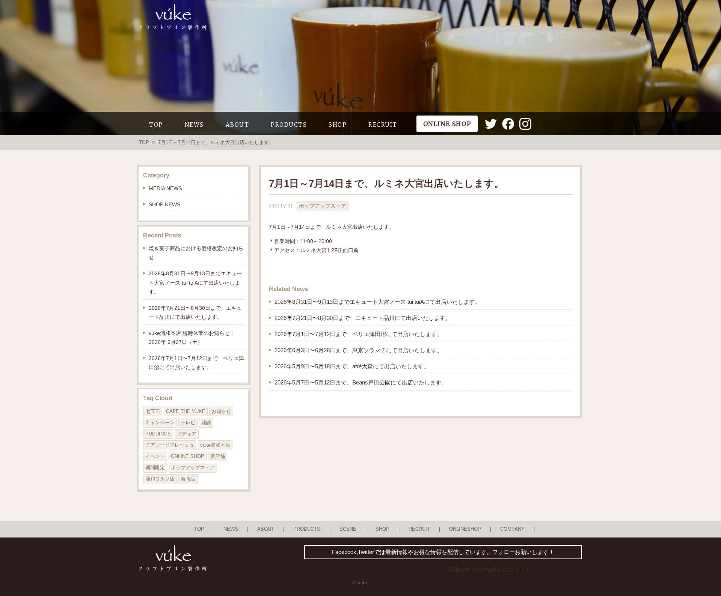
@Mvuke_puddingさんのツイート (489, 569)
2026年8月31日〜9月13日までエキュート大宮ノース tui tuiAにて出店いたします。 (377, 302)
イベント (155, 456)
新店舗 (217, 456)
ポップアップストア (322, 206)
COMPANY (512, 529)
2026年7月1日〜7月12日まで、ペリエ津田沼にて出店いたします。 (358, 334)
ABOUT (237, 124)
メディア (186, 434)
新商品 (188, 479)
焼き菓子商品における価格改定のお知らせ (196, 252)
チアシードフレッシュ (169, 445)
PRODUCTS (289, 124)
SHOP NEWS (164, 204)
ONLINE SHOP (187, 456)
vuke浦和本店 (215, 445)
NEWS (194, 124)
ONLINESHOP (465, 529)
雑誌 (206, 422)
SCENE (347, 529)
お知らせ (221, 411)
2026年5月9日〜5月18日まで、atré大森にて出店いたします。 (352, 366)
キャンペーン (160, 422)
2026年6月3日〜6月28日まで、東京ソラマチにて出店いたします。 (358, 350)
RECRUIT (382, 124)
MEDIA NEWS (165, 188)
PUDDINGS (158, 434)
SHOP (338, 124)
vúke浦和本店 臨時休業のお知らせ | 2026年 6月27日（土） (191, 337)
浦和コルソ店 (160, 479)
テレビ (188, 422)
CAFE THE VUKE (185, 411)
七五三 (152, 411)
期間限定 (155, 467)
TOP (156, 124)
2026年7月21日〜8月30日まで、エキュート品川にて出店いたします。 (363, 318)
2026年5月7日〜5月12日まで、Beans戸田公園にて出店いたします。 (361, 382)
